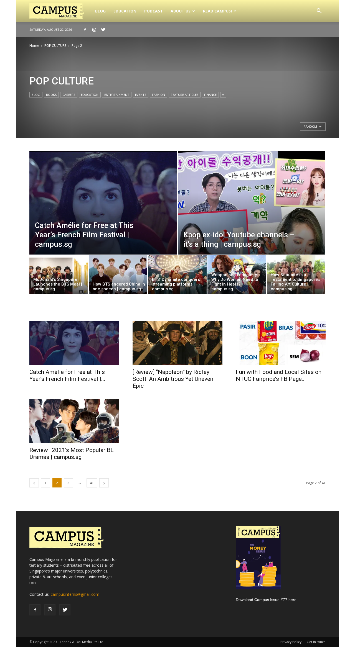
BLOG (100, 11)
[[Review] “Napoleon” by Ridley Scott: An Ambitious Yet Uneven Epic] (177, 343)
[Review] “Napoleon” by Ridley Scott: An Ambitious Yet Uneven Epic (173, 379)
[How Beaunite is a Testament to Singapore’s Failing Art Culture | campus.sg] (296, 276)
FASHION (158, 95)
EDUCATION (124, 11)
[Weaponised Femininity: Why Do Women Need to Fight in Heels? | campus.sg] (236, 276)
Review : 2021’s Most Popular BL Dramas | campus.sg (71, 453)
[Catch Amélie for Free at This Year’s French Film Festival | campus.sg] (103, 215)
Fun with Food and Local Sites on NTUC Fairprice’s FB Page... (278, 375)
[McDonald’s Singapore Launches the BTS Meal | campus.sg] (58, 276)
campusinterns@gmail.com (75, 594)
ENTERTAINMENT (116, 95)
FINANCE (210, 95)
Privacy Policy (290, 642)
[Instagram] (94, 29)
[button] (319, 11)
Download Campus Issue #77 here (266, 599)
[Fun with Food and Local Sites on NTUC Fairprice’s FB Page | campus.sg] (281, 343)
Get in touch (316, 642)
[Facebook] (85, 29)
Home (34, 45)
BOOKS (51, 95)
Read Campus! (217, 11)
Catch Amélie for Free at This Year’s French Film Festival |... (67, 375)
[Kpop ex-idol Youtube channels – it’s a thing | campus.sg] (251, 215)
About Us (181, 11)
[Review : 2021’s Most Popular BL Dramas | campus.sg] (74, 421)
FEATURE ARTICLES (184, 95)
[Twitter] (103, 29)
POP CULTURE (55, 45)
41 (92, 483)
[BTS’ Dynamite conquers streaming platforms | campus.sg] (177, 276)
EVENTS (140, 95)
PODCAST (153, 11)
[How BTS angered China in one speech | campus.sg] (118, 276)
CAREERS (68, 95)
